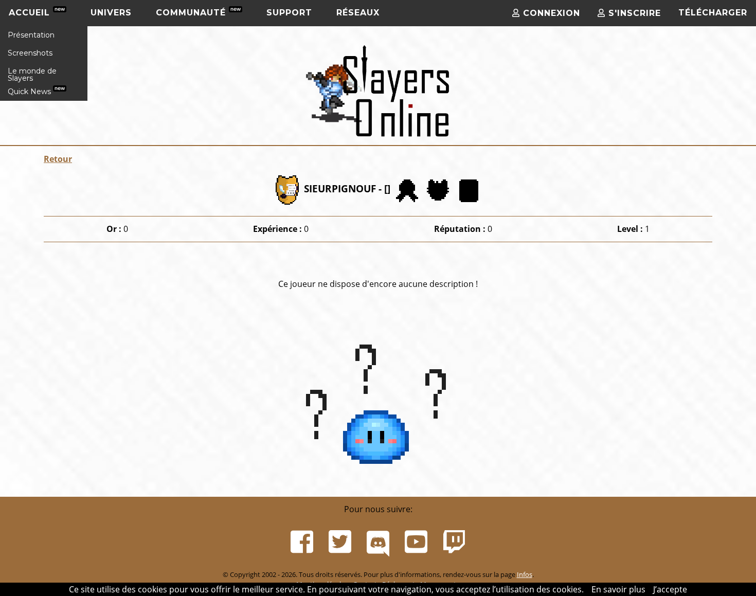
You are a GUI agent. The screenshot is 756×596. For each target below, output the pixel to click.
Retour (58, 159)
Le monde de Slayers (32, 74)
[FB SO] (302, 542)
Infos (524, 574)
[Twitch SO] (454, 542)
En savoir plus (618, 589)
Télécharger (712, 12)
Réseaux (358, 12)
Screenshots (30, 53)
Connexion (550, 13)
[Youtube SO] (416, 542)
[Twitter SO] (340, 542)
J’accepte (670, 589)
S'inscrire (633, 13)
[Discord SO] (378, 542)
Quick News (30, 91)
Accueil (31, 12)
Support (289, 12)
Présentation (31, 35)
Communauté (192, 12)
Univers (111, 12)
